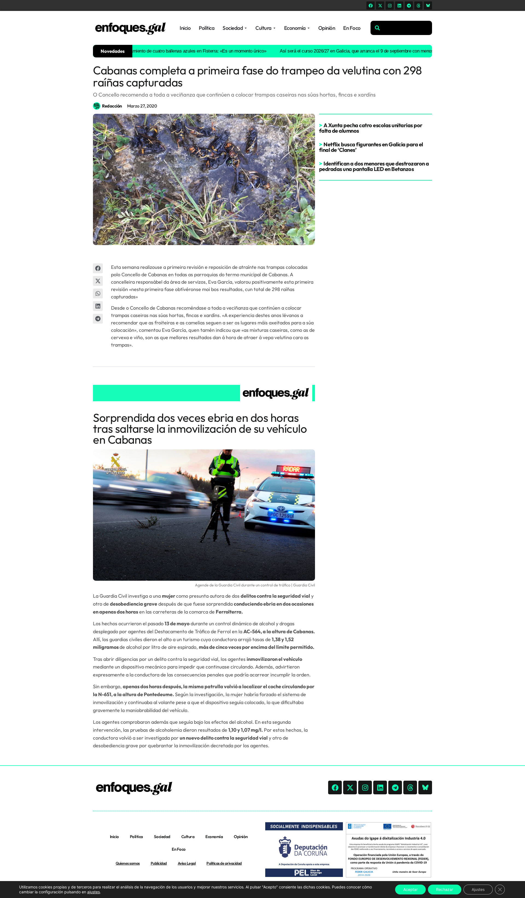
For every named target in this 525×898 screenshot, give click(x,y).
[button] (98, 268)
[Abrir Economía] (308, 28)
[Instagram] (390, 5)
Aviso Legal (187, 863)
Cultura (188, 836)
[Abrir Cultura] (274, 28)
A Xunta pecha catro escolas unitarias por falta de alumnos (370, 128)
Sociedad (162, 836)
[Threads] (418, 5)
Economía (214, 836)
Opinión (241, 836)
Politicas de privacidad (224, 863)
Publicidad (159, 863)
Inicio (114, 836)
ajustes (93, 892)
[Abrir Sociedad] (245, 28)
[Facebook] (370, 5)
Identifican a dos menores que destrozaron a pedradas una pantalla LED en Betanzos (374, 166)
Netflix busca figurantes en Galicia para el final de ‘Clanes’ (371, 147)
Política (136, 836)
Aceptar (410, 889)
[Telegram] (409, 5)
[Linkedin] (399, 5)
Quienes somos (128, 863)
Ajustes (478, 889)
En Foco (179, 849)
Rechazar (444, 889)
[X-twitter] (380, 5)
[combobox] (401, 28)
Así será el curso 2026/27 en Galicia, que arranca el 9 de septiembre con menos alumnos (346, 51)
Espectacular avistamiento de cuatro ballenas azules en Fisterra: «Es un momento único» (161, 51)
